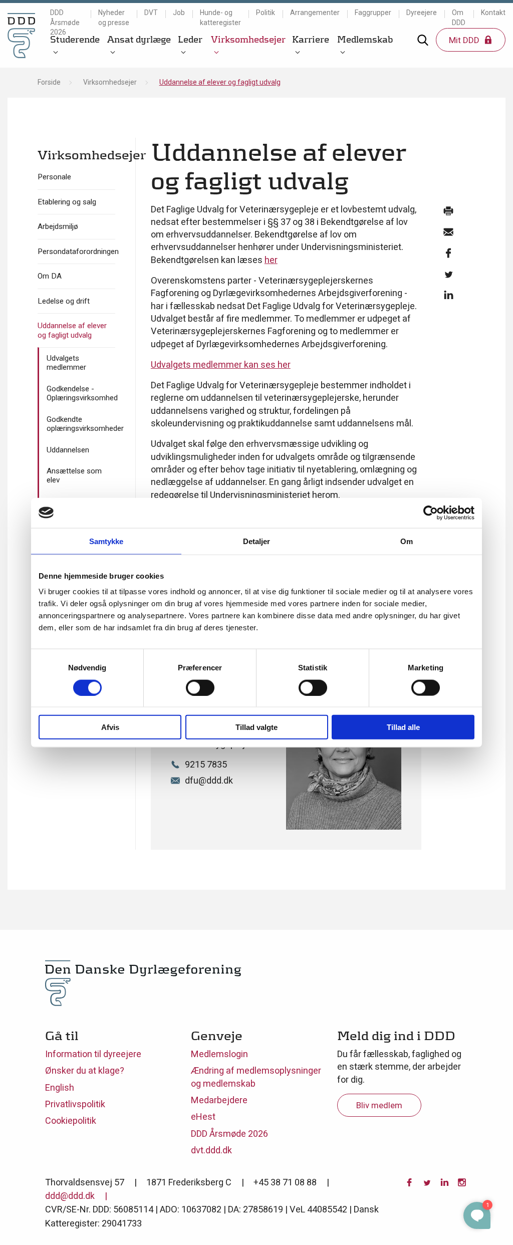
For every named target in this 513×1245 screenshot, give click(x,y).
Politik (265, 13)
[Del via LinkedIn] (448, 297)
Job (179, 13)
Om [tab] (406, 541)
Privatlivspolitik (75, 1104)
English (59, 1087)
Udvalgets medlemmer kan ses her (221, 364)
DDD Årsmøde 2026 (65, 22)
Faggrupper (373, 13)
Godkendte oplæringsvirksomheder (81, 424)
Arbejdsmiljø (58, 226)
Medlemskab (365, 39)
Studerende (75, 39)
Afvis (110, 727)
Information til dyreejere (93, 1054)
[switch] (200, 687)
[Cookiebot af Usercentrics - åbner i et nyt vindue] (430, 512)
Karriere (310, 39)
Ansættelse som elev (74, 475)
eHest (203, 1116)
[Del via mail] (448, 234)
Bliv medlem (379, 1105)
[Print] (448, 213)
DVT (151, 13)
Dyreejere (421, 13)
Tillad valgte (256, 727)
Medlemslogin (219, 1054)
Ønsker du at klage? (84, 1070)
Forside (49, 82)
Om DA (50, 276)
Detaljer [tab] (257, 541)
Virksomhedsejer (248, 39)
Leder (190, 39)
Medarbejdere (219, 1100)
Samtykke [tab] (106, 541)
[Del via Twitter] (448, 276)
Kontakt (493, 13)
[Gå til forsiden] (21, 35)
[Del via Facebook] (448, 255)
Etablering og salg (67, 201)
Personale (54, 176)
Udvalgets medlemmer (66, 363)
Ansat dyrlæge (139, 39)
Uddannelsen (68, 449)
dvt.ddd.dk (211, 1150)
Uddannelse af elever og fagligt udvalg (72, 330)
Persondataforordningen (76, 251)
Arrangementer (315, 13)
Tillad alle (403, 727)
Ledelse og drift (64, 301)
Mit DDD (465, 40)
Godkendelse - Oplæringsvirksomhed (81, 393)
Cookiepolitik (70, 1120)
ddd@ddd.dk (70, 1195)
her (271, 260)
